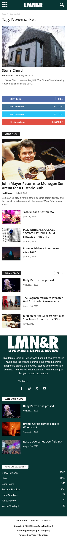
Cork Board (8, 484)
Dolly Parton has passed (38, 280)
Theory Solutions (39, 534)
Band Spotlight (10, 495)
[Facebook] (22, 388)
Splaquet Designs (40, 530)
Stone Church (13, 70)
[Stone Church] (33, 46)
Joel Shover (7, 192)
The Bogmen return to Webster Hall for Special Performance (43, 299)
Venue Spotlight (10, 506)
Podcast (35, 520)
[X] (38, 388)
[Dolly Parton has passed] (11, 285)
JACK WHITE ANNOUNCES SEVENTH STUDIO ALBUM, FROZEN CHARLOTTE (39, 233)
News (5, 478)
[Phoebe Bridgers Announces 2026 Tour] (11, 253)
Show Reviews (10, 473)
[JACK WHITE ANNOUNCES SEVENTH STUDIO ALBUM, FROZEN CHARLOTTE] (11, 235)
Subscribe (57, 122)
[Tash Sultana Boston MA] (11, 217)
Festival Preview (11, 489)
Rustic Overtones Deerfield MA (42, 441)
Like (60, 98)
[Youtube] (45, 388)
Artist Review (9, 500)
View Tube (21, 520)
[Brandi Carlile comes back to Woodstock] (11, 429)
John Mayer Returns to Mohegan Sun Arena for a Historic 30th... (33, 185)
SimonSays (7, 75)
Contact (46, 520)
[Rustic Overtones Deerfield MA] (11, 447)
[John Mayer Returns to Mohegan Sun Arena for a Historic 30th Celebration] (33, 159)
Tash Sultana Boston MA (38, 212)
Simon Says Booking (41, 526)
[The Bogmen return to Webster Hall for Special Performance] (11, 303)
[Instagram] (30, 388)
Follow (58, 106)
